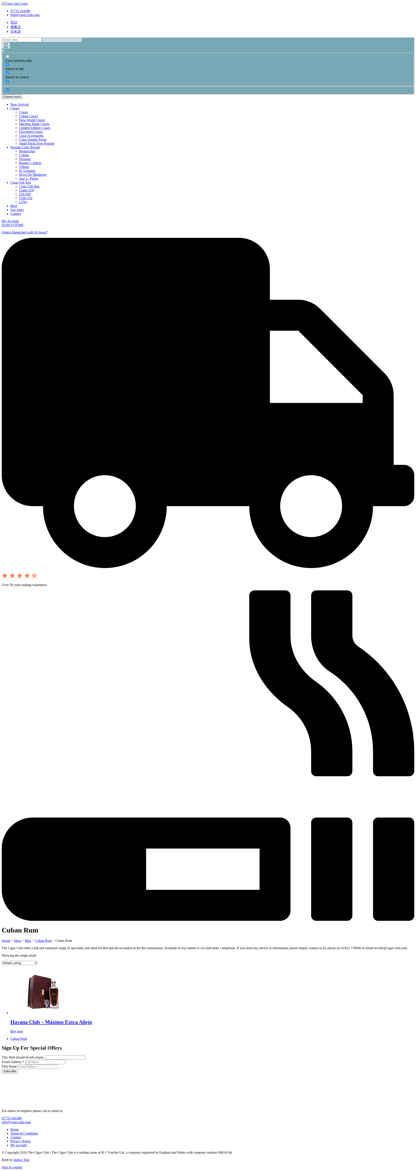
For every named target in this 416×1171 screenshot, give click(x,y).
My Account (10, 221)
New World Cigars (32, 120)
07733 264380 (20, 11)
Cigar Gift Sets (20, 182)
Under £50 (26, 190)
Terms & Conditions (24, 1133)
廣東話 (15, 27)
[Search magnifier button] (6, 45)
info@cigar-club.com (24, 15)
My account (18, 1145)
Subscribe (9, 1071)
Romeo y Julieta (30, 163)
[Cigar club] (15, 3)
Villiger (24, 167)
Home (6, 940)
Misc (28, 940)
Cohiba (24, 155)
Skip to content (12, 1167)
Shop (17, 940)
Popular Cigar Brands (25, 147)
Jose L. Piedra (28, 178)
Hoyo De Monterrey (33, 174)
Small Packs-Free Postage (36, 143)
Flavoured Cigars (31, 132)
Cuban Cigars (28, 116)
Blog (13, 206)
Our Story (17, 210)
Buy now (16, 1031)
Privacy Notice (20, 1141)
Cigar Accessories (31, 135)
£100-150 (25, 198)
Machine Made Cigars (34, 124)
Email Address (13, 1062)
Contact (15, 214)
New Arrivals (19, 104)
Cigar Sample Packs (33, 139)
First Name (10, 1066)
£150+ (23, 202)
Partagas (25, 159)
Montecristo (27, 151)
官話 (13, 22)
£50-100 (25, 194)
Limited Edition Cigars (34, 128)
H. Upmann (27, 171)
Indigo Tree (21, 1160)
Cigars (14, 108)
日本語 (15, 31)
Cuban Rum (43, 940)
